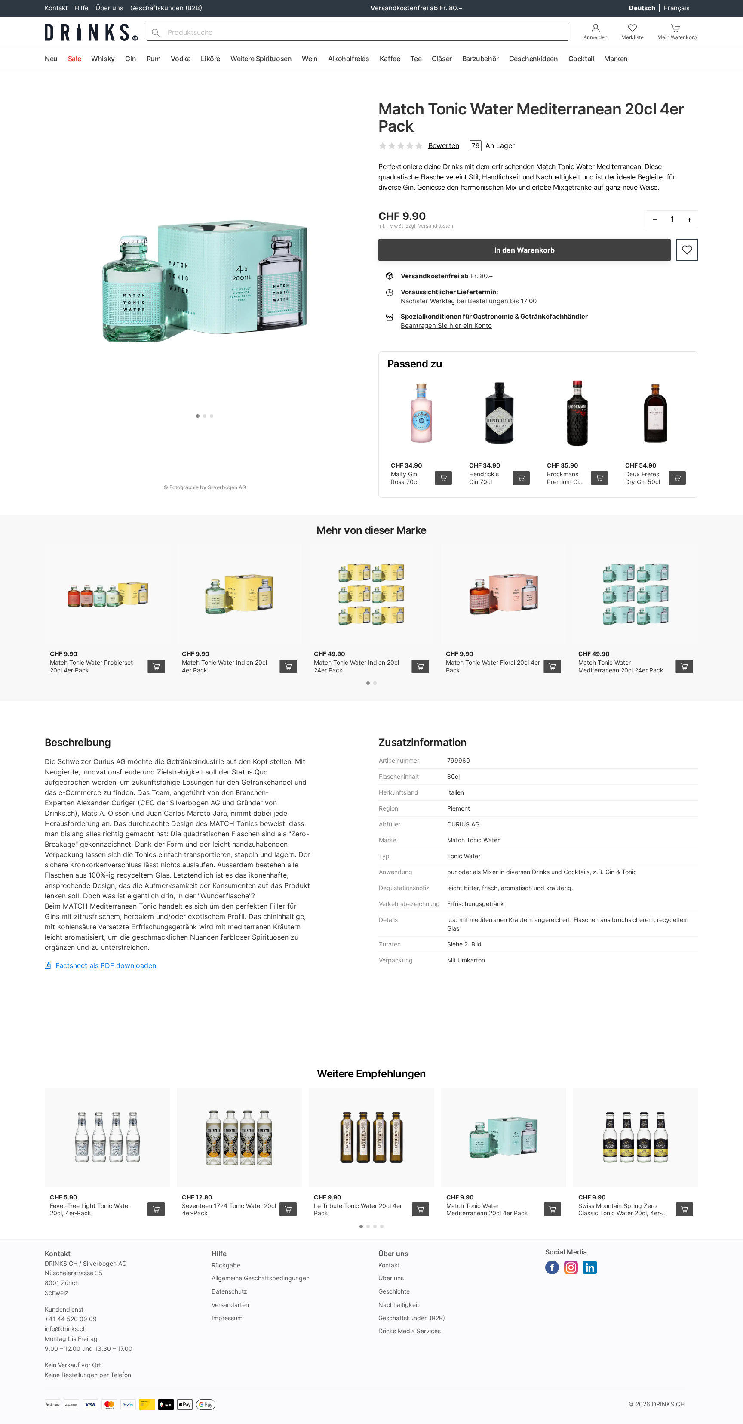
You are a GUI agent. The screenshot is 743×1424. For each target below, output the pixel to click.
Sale (74, 58)
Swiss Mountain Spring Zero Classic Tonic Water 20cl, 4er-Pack (620, 1213)
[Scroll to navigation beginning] (8, 59)
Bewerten (443, 145)
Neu (51, 58)
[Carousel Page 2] (204, 416)
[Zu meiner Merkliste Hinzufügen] (687, 250)
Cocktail (581, 58)
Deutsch (643, 8)
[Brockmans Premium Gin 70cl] (577, 413)
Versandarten (230, 1304)
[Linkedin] (590, 1267)
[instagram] (571, 1267)
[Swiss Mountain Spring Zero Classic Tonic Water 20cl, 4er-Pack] (635, 1137)
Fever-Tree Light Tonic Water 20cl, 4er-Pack (90, 1209)
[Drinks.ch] (91, 32)
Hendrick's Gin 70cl (484, 477)
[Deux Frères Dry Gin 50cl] (655, 413)
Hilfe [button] (219, 1253)
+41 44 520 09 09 (71, 1318)
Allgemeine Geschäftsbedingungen (261, 1278)
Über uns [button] (393, 1253)
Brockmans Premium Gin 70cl (564, 481)
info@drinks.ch (65, 1328)
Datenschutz (229, 1291)
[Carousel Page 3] (211, 416)
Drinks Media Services (409, 1331)
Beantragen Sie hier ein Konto (446, 325)
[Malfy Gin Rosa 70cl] (421, 413)
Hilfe (81, 8)
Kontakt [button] (58, 1253)
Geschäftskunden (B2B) (166, 8)
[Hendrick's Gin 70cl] (499, 413)
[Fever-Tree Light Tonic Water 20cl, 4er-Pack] (107, 1137)
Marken (616, 58)
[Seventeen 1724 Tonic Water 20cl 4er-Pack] (239, 1137)
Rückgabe (226, 1265)
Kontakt (56, 8)
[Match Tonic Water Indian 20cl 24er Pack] (371, 594)
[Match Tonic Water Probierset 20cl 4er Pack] (107, 594)
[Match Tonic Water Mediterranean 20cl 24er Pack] (635, 594)
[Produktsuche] (156, 32)
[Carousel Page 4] (382, 1226)
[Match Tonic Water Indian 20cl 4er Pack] (239, 594)
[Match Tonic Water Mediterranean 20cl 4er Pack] (503, 1137)
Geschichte (394, 1291)
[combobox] (357, 32)
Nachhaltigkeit (398, 1304)
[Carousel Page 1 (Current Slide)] (198, 416)
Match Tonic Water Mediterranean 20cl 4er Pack (487, 1209)
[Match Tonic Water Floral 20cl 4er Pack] (503, 594)
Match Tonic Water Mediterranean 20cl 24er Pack (620, 666)
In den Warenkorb (524, 250)
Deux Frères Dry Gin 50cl (642, 477)
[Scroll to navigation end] (734, 59)
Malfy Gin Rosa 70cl (404, 477)
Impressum (227, 1318)
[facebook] (552, 1267)
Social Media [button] (566, 1252)
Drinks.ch (668, 1404)
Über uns (109, 8)
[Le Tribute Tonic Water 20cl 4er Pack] (371, 1137)
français (677, 8)
